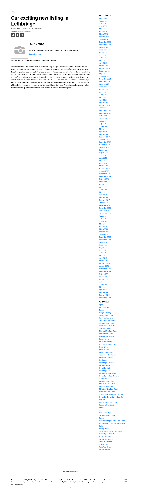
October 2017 (104, 179)
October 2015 (104, 242)
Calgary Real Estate (106, 315)
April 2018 (103, 163)
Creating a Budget (105, 329)
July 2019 (102, 124)
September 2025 (105, 50)
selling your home (105, 437)
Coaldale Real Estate (106, 323)
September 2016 (105, 213)
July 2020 (102, 92)
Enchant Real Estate (106, 334)
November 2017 (105, 176)
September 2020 (105, 87)
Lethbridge (103, 360)
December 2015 (105, 237)
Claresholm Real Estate (107, 321)
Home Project (104, 350)
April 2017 (103, 195)
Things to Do (103, 444)
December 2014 (105, 269)
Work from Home (105, 450)
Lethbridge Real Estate (24, 31)
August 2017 (103, 184)
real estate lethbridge (107, 415)
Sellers (101, 426)
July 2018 (102, 155)
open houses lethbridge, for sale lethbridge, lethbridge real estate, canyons (111, 397)
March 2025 (103, 66)
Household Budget (106, 357)
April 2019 (103, 132)
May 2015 (102, 256)
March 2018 (103, 166)
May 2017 (102, 192)
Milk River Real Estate (107, 384)
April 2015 (103, 258)
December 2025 (105, 42)
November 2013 (105, 298)
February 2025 (104, 68)
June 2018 (103, 158)
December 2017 (105, 174)
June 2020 (103, 95)
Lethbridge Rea (104, 371)
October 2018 (104, 147)
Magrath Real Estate (106, 381)
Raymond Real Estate (107, 405)
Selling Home (104, 429)
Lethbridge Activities (106, 363)
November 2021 (105, 79)
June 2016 (103, 221)
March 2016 (103, 229)
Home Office (103, 347)
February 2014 (104, 295)
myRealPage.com (74, 471)
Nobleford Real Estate (107, 392)
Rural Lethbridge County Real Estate (112, 421)
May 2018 (102, 161)
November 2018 (105, 145)
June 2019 (103, 126)
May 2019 (102, 129)
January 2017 (104, 203)
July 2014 (102, 282)
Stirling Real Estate (106, 439)
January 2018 (104, 171)
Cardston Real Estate (106, 318)
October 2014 (104, 274)
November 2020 (105, 81)
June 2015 (103, 253)
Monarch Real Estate (106, 386)
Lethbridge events (105, 365)
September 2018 (105, 150)
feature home (104, 339)
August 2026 (103, 21)
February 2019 (104, 137)
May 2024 (102, 74)
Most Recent (103, 18)
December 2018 (105, 142)
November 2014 (105, 271)
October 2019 (104, 116)
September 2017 (105, 182)
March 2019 (103, 134)
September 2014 (105, 277)
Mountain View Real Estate (108, 389)
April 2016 (103, 226)
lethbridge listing (105, 368)
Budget (101, 310)
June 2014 (103, 284)
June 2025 (103, 58)
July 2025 (102, 55)
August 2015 (103, 248)
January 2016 (104, 234)
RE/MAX (102, 408)
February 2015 (104, 263)
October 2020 (104, 84)
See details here (35, 54)
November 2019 (105, 113)
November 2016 (105, 208)
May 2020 (102, 97)
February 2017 (104, 200)
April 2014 (103, 290)
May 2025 (102, 60)
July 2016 (102, 219)
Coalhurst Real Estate (107, 326)
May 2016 (102, 224)
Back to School (104, 307)
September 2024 (105, 71)
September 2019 (105, 118)
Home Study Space (106, 352)
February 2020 (104, 105)
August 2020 (103, 89)
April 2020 (103, 100)
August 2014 (103, 279)
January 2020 (104, 108)
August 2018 (103, 153)
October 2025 (104, 47)
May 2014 (102, 287)
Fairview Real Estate (106, 336)
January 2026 (104, 39)
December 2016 (105, 205)
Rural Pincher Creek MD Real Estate (112, 423)
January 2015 (104, 266)
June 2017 (103, 190)
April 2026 (103, 31)
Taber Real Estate (105, 442)
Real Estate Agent (105, 413)
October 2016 (104, 211)
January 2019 (104, 140)
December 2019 (105, 111)
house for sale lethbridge (108, 355)
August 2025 (103, 53)
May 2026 (102, 29)
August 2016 (103, 216)
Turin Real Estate (105, 447)
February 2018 (104, 168)
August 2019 (103, 121)
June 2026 (103, 26)
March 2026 (103, 34)
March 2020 (103, 103)
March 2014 (103, 292)
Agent (101, 305)
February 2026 (104, 37)
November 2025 (105, 45)
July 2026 (102, 24)
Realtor (101, 418)
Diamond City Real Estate (108, 331)
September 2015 (105, 245)
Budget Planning (105, 313)
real (100, 410)
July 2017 (102, 187)
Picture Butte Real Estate (108, 402)
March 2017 (103, 198)
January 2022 (104, 76)
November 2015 (105, 240)
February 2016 (104, 232)
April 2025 (103, 63)
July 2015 (102, 250)
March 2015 (103, 261)
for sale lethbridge (106, 342)
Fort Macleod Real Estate (108, 344)
